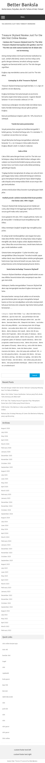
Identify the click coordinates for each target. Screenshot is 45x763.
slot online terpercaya (10, 643)
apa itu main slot (15, 316)
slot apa (38, 354)
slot (3, 667)
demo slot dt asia (32, 331)
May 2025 (4, 483)
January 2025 (5, 498)
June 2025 (4, 479)
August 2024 (5, 517)
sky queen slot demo (26, 354)
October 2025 (6, 463)
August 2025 (5, 471)
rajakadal (5, 673)
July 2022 (4, 615)
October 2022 (6, 603)
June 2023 (4, 572)
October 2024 (6, 510)
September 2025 (7, 467)
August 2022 (5, 611)
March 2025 (5, 490)
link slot (5, 691)
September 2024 (7, 514)
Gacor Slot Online (15, 314)
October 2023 (6, 556)
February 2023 (6, 587)
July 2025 (4, 475)
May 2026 (4, 436)
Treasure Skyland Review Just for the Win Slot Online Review (22, 36)
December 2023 (6, 549)
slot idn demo (17, 360)
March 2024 (5, 537)
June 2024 (4, 525)
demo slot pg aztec (27, 337)
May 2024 (4, 529)
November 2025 (6, 459)
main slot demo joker (24, 348)
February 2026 (6, 448)
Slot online (6, 738)
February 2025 (6, 494)
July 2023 (4, 568)
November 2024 (6, 506)
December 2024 (6, 502)
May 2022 (4, 618)
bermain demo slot (13, 322)
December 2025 (6, 455)
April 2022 (4, 622)
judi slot (5, 709)
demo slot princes (31, 342)
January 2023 (5, 591)
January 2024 (5, 545)
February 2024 (6, 541)
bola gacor (6, 679)
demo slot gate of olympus (26, 334)
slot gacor (5, 726)
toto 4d (5, 649)
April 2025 (4, 486)
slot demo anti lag (8, 357)
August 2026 (5, 428)
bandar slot (6, 655)
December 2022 (6, 595)
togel (4, 661)
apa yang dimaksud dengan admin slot (20, 319)
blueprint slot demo (28, 322)
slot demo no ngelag (23, 357)
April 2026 (4, 440)
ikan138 (5, 685)
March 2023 (5, 584)
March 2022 (5, 626)
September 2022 (7, 607)
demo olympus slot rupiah (16, 331)
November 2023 (6, 552)
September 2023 (7, 560)
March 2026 (5, 444)
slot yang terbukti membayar (17, 362)
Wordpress (33, 761)
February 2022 (6, 630)
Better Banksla (22, 4)
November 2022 (6, 599)
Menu (22, 17)
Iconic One (10, 761)
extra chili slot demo (35, 345)
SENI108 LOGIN (7, 697)
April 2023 (4, 580)
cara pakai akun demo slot (17, 328)
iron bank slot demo (9, 348)
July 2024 (4, 521)
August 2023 (5, 564)
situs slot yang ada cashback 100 (27, 351)
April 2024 (4, 533)
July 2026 (4, 432)
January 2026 (5, 452)
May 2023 (4, 576)
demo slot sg (22, 345)
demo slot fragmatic (9, 334)
